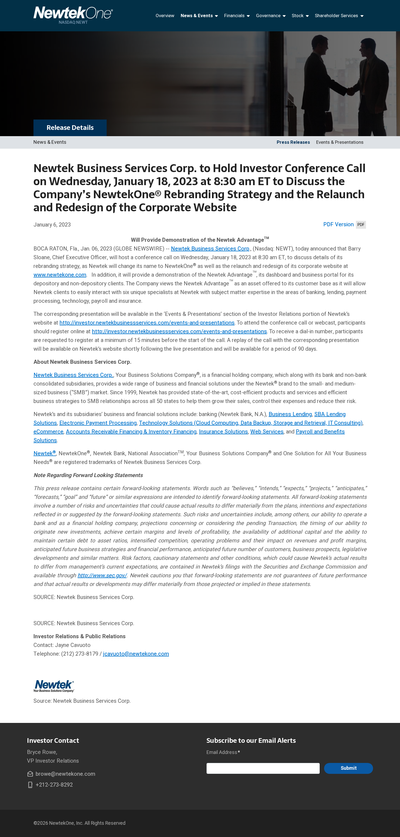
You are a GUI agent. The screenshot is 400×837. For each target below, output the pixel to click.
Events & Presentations (340, 142)
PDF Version (338, 224)
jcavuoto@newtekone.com (136, 654)
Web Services (267, 432)
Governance (268, 15)
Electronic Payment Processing (98, 423)
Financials (234, 15)
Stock (297, 15)
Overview (165, 15)
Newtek (43, 453)
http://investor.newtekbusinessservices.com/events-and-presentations (147, 323)
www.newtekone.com (59, 275)
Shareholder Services (336, 15)
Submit (349, 768)
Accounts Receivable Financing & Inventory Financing (131, 432)
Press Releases (293, 142)
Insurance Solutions (223, 432)
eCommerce (48, 432)
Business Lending (290, 414)
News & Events (197, 15)
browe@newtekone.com (61, 774)
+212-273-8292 (50, 785)
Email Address (223, 752)
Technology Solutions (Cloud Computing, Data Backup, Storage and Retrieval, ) (250, 423)
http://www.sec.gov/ (102, 575)
